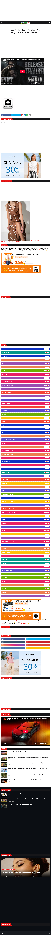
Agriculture (24, 349)
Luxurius (24, 490)
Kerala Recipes (24, 479)
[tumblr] (13, 642)
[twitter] (38, 639)
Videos (33, 111)
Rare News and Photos (24, 541)
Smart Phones (24, 552)
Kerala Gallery (24, 472)
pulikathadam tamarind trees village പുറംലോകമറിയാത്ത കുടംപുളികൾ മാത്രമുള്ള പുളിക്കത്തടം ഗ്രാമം (27, 758)
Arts (24, 363)
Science (24, 548)
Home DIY (24, 457)
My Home (24, 526)
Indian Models (24, 465)
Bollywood (24, 378)
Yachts (24, 592)
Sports (24, 563)
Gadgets (24, 432)
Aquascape (24, 356)
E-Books (24, 414)
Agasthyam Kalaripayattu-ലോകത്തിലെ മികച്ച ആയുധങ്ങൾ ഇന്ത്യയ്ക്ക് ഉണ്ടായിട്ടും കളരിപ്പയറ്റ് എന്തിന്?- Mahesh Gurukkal (27, 799)
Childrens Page (24, 403)
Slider (18, 111)
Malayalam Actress (24, 497)
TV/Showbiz (24, 566)
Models (24, 519)
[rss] (38, 648)
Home (33, 933)
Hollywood (24, 447)
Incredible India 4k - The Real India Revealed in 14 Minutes (20, 751)
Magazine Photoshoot (24, 494)
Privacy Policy (47, 933)
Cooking (24, 410)
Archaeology (24, 359)
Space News (24, 559)
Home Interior (24, 461)
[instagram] (13, 645)
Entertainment (24, 418)
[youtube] (38, 645)
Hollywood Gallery (24, 450)
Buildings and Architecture (24, 396)
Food (24, 428)
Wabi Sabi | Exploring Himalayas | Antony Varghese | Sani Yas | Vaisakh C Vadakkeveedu (27, 779)
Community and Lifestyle (24, 407)
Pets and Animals (24, 534)
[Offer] (21, 177)
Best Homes (24, 374)
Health (24, 443)
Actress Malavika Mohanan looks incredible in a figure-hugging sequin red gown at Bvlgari (23, 871)
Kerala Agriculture (24, 468)
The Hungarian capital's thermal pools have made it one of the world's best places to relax (27, 768)
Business (24, 399)
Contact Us (41, 933)
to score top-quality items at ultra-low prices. (19, 620)
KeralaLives (10, 933)
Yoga (24, 595)
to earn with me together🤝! (23, 623)
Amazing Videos (24, 352)
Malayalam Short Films (24, 516)
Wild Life (24, 588)
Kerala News (24, 476)
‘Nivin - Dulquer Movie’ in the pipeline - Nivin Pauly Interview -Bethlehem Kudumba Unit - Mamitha (27, 794)
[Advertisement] (25, 10)
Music (24, 523)
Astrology (24, 367)
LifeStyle (24, 487)
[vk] (13, 648)
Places (24, 537)
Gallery (24, 436)
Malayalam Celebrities (24, 505)
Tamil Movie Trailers (24, 111)
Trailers (29, 111)
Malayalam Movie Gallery (8, 111)
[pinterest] (38, 642)
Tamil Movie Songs (24, 570)
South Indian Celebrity (24, 556)
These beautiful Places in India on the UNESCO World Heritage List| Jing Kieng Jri (25, 774)
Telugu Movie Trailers (24, 574)
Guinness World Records (24, 439)
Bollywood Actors (24, 381)
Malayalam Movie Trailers (24, 512)
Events (24, 421)
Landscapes (24, 483)
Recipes (24, 545)
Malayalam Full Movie (24, 508)
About (37, 933)
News (15, 111)
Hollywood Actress (24, 454)
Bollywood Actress (24, 385)
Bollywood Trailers (24, 388)
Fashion (24, 425)
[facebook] (13, 639)
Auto (24, 370)
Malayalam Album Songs (24, 501)
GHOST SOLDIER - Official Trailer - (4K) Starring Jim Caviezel (20, 804)
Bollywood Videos (24, 392)
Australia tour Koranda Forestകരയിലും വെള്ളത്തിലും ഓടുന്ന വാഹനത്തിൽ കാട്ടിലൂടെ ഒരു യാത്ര (27, 762)
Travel (24, 581)
